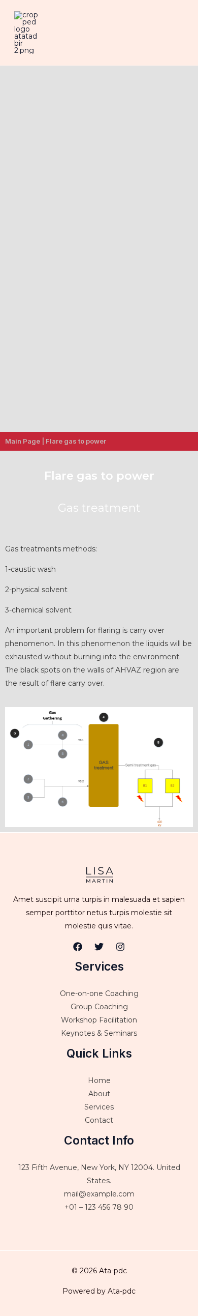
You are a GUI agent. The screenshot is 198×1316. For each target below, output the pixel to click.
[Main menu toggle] (177, 32)
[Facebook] (77, 946)
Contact (99, 1120)
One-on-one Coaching (99, 993)
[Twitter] (99, 946)
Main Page (22, 441)
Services (99, 1107)
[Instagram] (120, 946)
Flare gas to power (76, 441)
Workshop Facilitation (99, 1020)
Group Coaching (99, 1006)
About (99, 1093)
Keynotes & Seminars (99, 1033)
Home (99, 1080)
